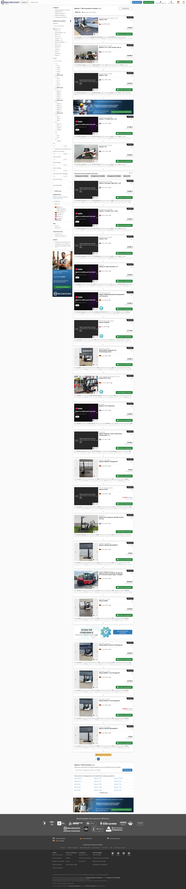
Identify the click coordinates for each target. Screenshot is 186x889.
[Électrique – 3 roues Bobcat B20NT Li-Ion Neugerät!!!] (86, 680)
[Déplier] (103, 42)
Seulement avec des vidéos (62, 244)
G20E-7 (59, 124)
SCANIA (58, 53)
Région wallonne (61, 211)
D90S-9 (59, 105)
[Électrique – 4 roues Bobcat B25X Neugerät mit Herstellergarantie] (86, 357)
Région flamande (61, 209)
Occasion (58, 227)
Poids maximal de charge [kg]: (60, 173)
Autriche (60, 216)
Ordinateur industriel (120, 847)
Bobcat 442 (77, 784)
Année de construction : (59, 151)
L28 (58, 137)
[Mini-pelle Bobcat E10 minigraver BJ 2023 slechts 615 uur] (86, 524)
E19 (58, 86)
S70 (58, 116)
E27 (58, 82)
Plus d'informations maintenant (122, 632)
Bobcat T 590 (117, 781)
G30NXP (59, 129)
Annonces (58, 234)
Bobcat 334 (127, 176)
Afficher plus (104, 793)
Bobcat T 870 (117, 790)
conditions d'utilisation (90, 886)
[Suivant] (96, 26)
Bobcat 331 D (78, 778)
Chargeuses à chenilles (81, 176)
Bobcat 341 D (78, 781)
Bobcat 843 (77, 790)
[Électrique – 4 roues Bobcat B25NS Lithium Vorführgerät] (86, 652)
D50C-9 (59, 103)
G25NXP (59, 127)
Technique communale (61, 17)
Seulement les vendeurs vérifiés (63, 246)
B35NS (59, 95)
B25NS (59, 91)
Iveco (58, 36)
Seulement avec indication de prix (63, 149)
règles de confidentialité (74, 886)
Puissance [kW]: (57, 157)
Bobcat (58, 29)
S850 (58, 120)
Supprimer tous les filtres (89, 12)
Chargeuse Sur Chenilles (98, 176)
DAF (57, 44)
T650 (58, 71)
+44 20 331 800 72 (60, 838)
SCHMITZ (58, 40)
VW (57, 51)
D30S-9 (59, 111)
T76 (58, 66)
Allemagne (60, 212)
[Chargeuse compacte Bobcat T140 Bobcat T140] (86, 26)
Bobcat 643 (77, 787)
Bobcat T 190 (97, 781)
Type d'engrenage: (57, 185)
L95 (58, 135)
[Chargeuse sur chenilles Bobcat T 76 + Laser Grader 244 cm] (86, 54)
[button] (183, 2)
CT (56, 139)
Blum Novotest (96, 847)
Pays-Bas (60, 214)
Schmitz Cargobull (61, 42)
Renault (58, 46)
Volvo (57, 55)
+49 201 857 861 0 (87, 838)
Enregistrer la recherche (104, 755)
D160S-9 (59, 107)
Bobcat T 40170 (118, 778)
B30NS (59, 93)
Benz (57, 30)
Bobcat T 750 (117, 784)
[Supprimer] (131, 2)
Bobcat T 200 (97, 784)
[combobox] (62, 204)
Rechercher (137, 2)
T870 (58, 73)
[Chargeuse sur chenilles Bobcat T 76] (86, 154)
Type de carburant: (57, 179)
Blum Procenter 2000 (85, 847)
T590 (58, 67)
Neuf (57, 226)
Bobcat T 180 (97, 778)
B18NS (59, 98)
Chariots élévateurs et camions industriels (62, 10)
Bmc (111, 847)
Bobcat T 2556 (98, 790)
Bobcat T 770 (117, 787)
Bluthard (63, 847)
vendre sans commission (62, 287)
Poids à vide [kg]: (57, 168)
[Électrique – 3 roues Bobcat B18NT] (86, 608)
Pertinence (126, 8)
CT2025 (59, 141)
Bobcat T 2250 (98, 787)
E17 (58, 80)
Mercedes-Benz (60, 32)
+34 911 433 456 (59, 841)
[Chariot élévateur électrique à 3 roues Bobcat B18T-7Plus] (86, 385)
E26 (58, 78)
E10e (58, 84)
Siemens (58, 38)
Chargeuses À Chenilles (114, 176)
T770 (58, 69)
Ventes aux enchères (60, 236)
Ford (57, 48)
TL (56, 131)
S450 (58, 118)
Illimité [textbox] (57, 204)
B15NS (59, 96)
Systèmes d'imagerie (72, 847)
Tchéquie (60, 218)
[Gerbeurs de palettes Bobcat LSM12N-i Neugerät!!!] (86, 468)
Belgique (58, 198)
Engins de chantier (60, 13)
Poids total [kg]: (57, 162)
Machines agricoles (60, 15)
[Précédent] (75, 26)
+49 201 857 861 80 (115, 838)
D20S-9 (59, 109)
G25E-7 (59, 126)
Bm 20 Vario (105, 847)
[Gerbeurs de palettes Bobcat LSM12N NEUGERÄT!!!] (86, 552)
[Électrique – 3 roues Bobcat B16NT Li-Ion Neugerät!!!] (86, 707)
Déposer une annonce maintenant (121, 112)
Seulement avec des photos (63, 242)
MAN (57, 34)
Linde (57, 49)
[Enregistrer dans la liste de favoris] (132, 20)
